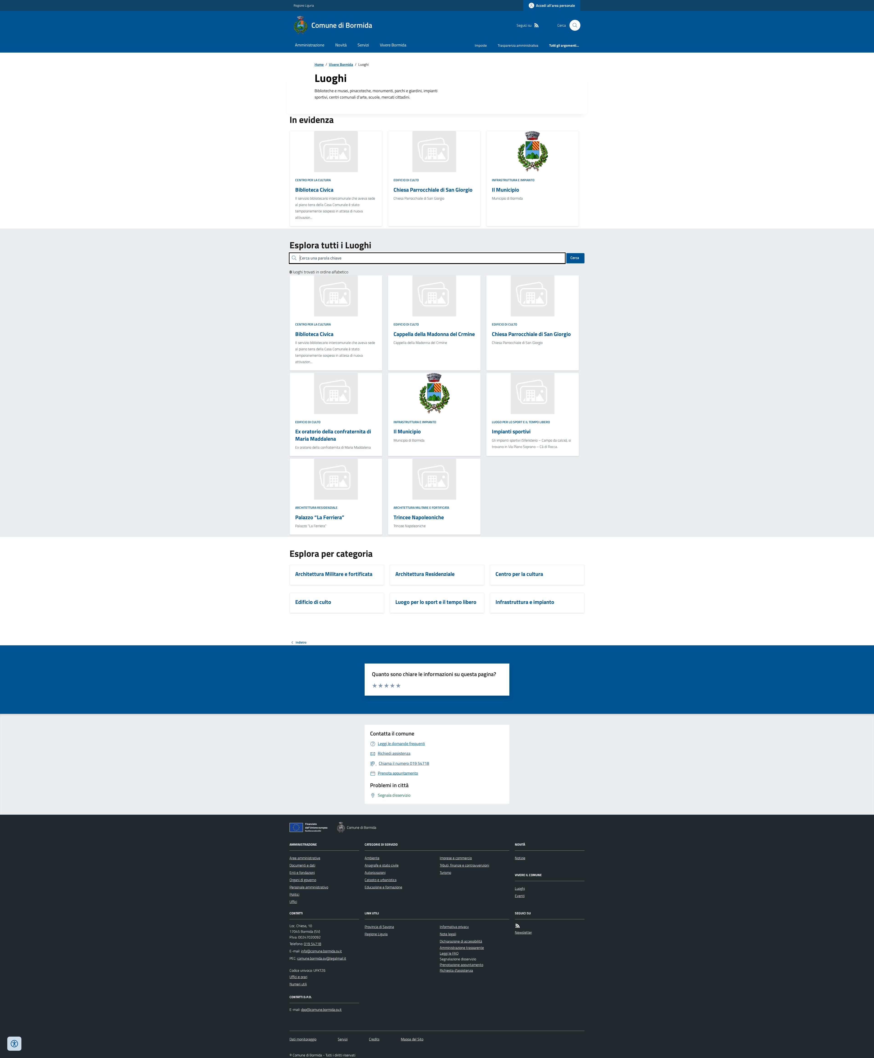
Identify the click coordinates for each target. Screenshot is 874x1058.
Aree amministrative (305, 858)
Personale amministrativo (309, 887)
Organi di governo (303, 880)
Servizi (363, 45)
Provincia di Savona (379, 926)
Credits (374, 1039)
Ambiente (372, 858)
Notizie (520, 858)
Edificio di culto (406, 180)
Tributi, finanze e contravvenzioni (464, 865)
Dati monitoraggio (303, 1039)
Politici (294, 894)
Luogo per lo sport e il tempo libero (521, 422)
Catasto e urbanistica (380, 880)
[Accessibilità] (14, 1043)
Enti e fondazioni (302, 872)
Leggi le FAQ (449, 953)
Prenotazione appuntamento (461, 964)
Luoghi (520, 888)
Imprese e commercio (456, 858)
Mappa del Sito (412, 1039)
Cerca (574, 257)
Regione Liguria (304, 5)
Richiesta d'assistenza (456, 970)
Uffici (293, 901)
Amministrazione (309, 45)
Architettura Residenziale (316, 507)
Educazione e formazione (383, 887)
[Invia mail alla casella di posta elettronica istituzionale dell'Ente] (321, 951)
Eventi (520, 895)
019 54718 (312, 943)
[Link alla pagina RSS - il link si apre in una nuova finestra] (536, 25)
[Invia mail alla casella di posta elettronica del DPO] (321, 1009)
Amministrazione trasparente (462, 947)
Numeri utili (298, 984)
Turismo (445, 872)
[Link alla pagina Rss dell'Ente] (517, 926)
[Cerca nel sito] (573, 25)
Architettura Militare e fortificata (421, 507)
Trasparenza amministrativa (518, 45)
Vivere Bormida (393, 45)
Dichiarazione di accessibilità (461, 941)
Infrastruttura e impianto (513, 180)
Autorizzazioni (375, 872)
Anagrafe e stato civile (382, 865)
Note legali (448, 934)
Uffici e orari (298, 976)
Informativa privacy (454, 926)
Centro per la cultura (313, 180)
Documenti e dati (302, 865)
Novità (341, 45)
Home (319, 64)
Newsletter (523, 932)
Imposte (481, 45)
